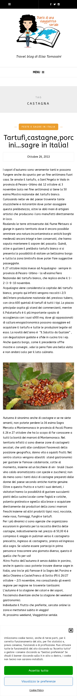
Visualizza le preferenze (39, 681)
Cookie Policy (36, 690)
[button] (71, 630)
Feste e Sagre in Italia (38, 127)
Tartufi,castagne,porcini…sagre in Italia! (39, 141)
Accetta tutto (38, 670)
